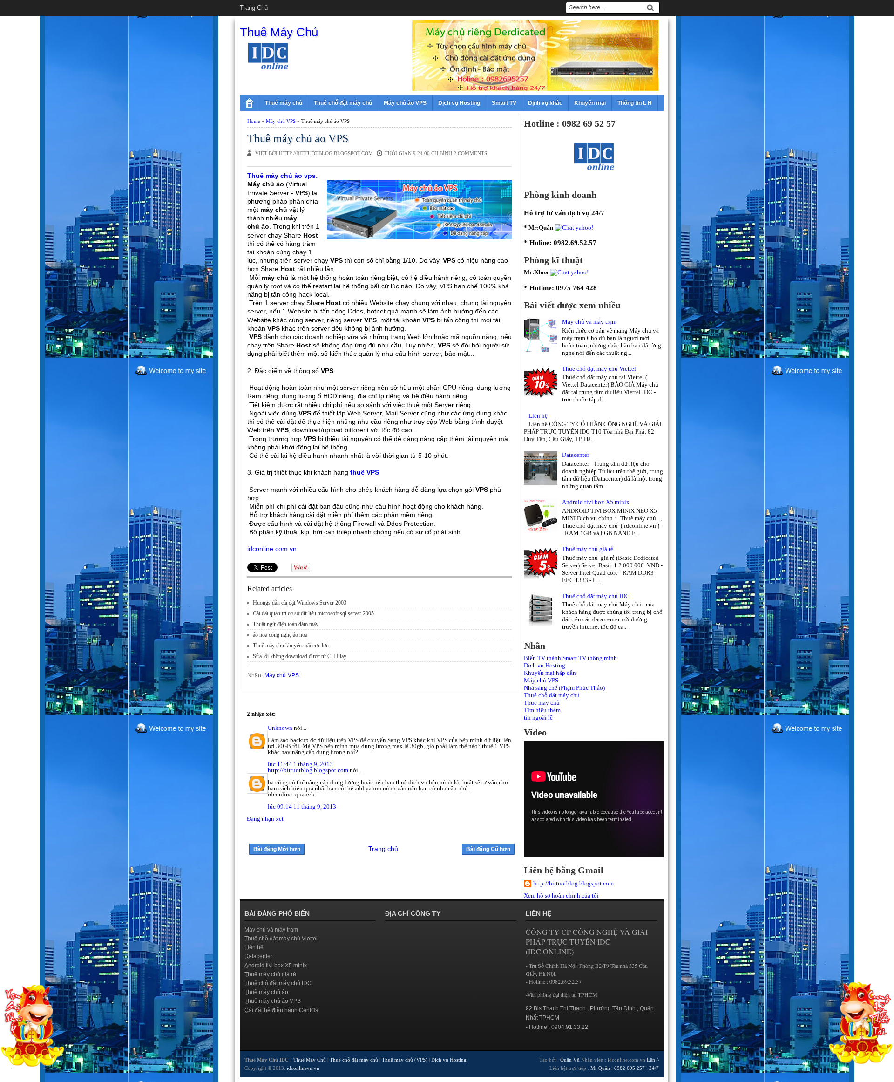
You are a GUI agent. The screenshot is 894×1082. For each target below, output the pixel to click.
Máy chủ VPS (281, 121)
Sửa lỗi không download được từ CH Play (299, 656)
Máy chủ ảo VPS (405, 103)
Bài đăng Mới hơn (276, 849)
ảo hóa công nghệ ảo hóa (280, 635)
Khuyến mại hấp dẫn (550, 672)
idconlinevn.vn (303, 1068)
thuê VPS (364, 472)
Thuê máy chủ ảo (266, 992)
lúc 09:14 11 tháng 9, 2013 (302, 806)
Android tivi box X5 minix (596, 501)
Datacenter (575, 454)
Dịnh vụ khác (545, 103)
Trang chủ (254, 7)
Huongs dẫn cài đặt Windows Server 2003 (299, 602)
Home (253, 121)
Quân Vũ (570, 1059)
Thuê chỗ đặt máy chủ (343, 103)
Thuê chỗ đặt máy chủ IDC (596, 595)
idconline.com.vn (272, 548)
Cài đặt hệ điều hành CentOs (281, 1010)
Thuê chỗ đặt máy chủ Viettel (599, 368)
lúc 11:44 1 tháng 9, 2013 (300, 764)
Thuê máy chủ (283, 103)
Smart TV (504, 103)
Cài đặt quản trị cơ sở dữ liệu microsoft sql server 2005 (313, 613)
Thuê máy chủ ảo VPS (297, 138)
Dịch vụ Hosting (459, 103)
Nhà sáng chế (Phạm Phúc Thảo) (564, 687)
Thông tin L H (634, 103)
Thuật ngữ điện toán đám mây (285, 624)
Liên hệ (538, 415)
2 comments (470, 153)
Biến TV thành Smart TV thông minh (570, 657)
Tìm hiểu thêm (542, 710)
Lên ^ (653, 1059)
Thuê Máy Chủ (279, 32)
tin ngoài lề (538, 717)
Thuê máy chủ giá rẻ (587, 548)
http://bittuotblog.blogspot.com (308, 770)
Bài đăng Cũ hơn (488, 849)
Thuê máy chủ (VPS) (404, 1059)
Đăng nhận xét (265, 818)
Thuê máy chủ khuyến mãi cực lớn (291, 645)
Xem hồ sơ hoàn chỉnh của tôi (561, 895)
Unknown (280, 727)
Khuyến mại (590, 103)
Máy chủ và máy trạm (589, 321)
